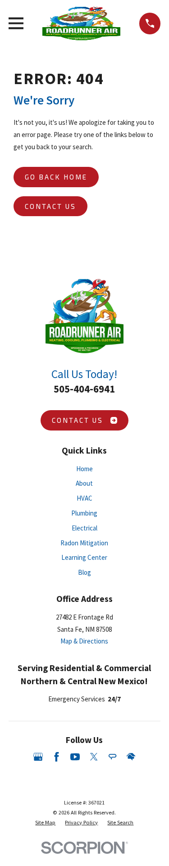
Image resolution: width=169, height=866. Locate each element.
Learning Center (84, 557)
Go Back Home (56, 177)
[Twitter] (94, 757)
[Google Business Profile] (38, 757)
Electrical (84, 528)
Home (84, 468)
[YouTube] (75, 757)
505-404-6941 (84, 389)
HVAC (84, 498)
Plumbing (84, 513)
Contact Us (50, 206)
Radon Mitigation (84, 543)
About (84, 483)
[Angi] (112, 757)
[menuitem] (45, 823)
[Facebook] (56, 757)
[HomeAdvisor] (131, 757)
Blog (84, 572)
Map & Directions (84, 641)
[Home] (81, 23)
